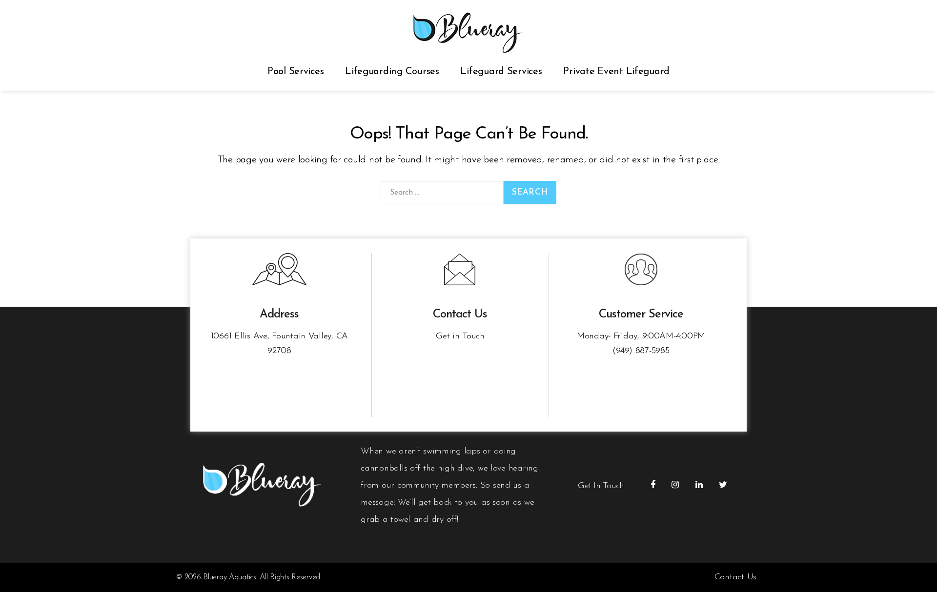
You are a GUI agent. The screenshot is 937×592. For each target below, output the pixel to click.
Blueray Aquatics (229, 577)
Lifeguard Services (501, 72)
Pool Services (295, 72)
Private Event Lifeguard (616, 72)
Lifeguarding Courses (392, 72)
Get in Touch (460, 336)
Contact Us (735, 577)
